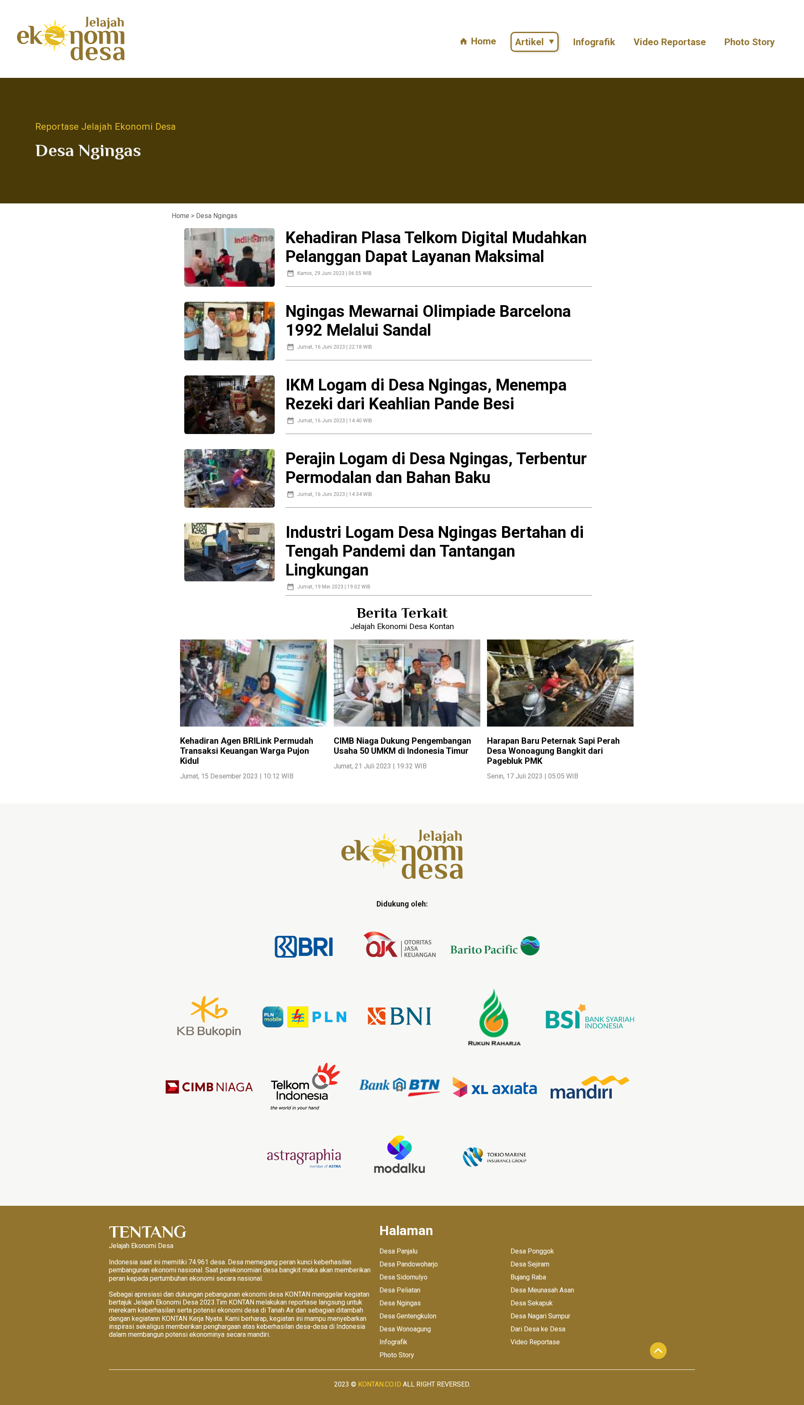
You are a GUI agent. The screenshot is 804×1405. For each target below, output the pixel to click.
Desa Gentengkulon (407, 1316)
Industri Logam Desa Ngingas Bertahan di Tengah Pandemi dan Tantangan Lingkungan (435, 551)
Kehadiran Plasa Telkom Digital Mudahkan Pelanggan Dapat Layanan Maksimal (436, 247)
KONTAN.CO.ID (379, 1384)
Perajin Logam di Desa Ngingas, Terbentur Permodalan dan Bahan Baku (436, 468)
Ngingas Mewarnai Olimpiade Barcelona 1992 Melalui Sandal (428, 320)
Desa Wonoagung (405, 1329)
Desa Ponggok (532, 1251)
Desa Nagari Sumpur (540, 1316)
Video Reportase (670, 41)
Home (483, 41)
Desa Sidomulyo (403, 1277)
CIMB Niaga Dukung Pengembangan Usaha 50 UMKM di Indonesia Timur (402, 746)
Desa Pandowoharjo (408, 1264)
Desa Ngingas (400, 1303)
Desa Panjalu (398, 1251)
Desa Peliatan (399, 1290)
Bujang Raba (528, 1277)
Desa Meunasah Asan (542, 1290)
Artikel (529, 41)
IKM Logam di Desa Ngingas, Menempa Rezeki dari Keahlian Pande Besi (426, 394)
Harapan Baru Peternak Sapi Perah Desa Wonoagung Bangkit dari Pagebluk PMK (553, 751)
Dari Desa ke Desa (537, 1329)
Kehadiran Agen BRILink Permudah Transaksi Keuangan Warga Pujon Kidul (246, 751)
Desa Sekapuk (531, 1303)
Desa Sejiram (529, 1264)
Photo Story (749, 41)
